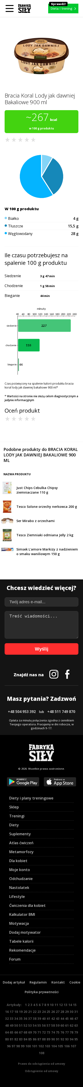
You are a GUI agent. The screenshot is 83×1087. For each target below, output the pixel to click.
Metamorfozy (21, 851)
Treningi (16, 816)
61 (67, 1025)
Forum (15, 959)
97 (13, 1046)
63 (76, 1025)
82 (16, 1039)
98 (18, 1046)
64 (7, 1032)
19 (21, 1011)
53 (30, 1025)
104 (54, 1046)
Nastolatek (19, 887)
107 (73, 1046)
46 (71, 1018)
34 (16, 1018)
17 (11, 1011)
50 (16, 1025)
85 (30, 1039)
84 (25, 1039)
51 (21, 1025)
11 (56, 1005)
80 (7, 1039)
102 (41, 1046)
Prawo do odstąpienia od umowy (41, 1064)
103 (47, 1046)
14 (70, 1005)
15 (75, 1005)
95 (76, 1039)
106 (67, 1046)
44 (62, 1018)
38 (34, 1018)
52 (25, 1025)
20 (25, 1011)
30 (71, 1011)
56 (44, 1025)
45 (67, 1018)
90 (53, 1039)
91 (57, 1039)
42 (53, 1018)
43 (57, 1018)
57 (48, 1025)
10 (51, 1005)
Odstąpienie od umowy (41, 1071)
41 (48, 1018)
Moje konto (19, 869)
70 (34, 1032)
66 (16, 1032)
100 (28, 1046)
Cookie (74, 982)
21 (30, 1011)
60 (62, 1025)
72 (44, 1032)
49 (11, 1025)
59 (57, 1025)
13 (65, 1005)
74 (53, 1032)
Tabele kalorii (21, 941)
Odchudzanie (21, 878)
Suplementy (20, 833)
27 (57, 1011)
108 (41, 1053)
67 (21, 1032)
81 (11, 1039)
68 (25, 1032)
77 (67, 1032)
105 (60, 1046)
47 (76, 1018)
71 (39, 1032)
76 (62, 1032)
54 (34, 1025)
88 (44, 1039)
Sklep (14, 807)
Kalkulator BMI (22, 914)
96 (9, 1046)
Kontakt (58, 982)
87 (39, 1039)
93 (67, 1039)
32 (7, 1018)
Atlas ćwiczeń (21, 842)
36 (25, 1018)
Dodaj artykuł (14, 982)
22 (34, 1011)
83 (21, 1039)
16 (7, 1011)
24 (44, 1011)
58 (53, 1025)
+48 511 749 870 (61, 711)
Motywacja (19, 923)
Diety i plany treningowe (31, 798)
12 (61, 1005)
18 (16, 1011)
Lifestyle (17, 896)
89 (48, 1039)
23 (39, 1011)
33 (11, 1018)
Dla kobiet (18, 860)
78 (71, 1032)
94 (71, 1039)
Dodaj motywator (25, 932)
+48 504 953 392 (22, 711)
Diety (14, 824)
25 (48, 1011)
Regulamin (38, 982)
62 (71, 1025)
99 (22, 1046)
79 (76, 1032)
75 (57, 1032)
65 (11, 1032)
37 (30, 1018)
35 (21, 1018)
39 (39, 1018)
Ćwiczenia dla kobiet (27, 905)
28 (62, 1011)
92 (62, 1039)
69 (30, 1032)
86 (34, 1039)
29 (67, 1011)
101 (34, 1046)
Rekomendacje (22, 950)
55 (39, 1025)
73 (48, 1032)
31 (76, 1011)
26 (53, 1011)
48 (7, 1025)
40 (44, 1018)
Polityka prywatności (42, 992)
